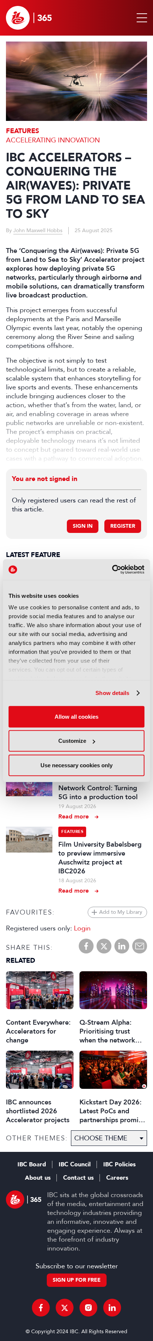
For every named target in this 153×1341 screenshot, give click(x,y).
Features (22, 131)
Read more (73, 816)
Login (82, 928)
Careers (117, 1178)
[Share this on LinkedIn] (121, 946)
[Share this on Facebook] (86, 946)
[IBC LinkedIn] (112, 1308)
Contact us (78, 1178)
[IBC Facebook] (41, 1308)
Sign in (82, 526)
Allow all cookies (76, 716)
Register (122, 526)
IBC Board (31, 1164)
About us (38, 1178)
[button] (140, 17)
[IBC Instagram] (88, 1308)
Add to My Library (120, 912)
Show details (112, 693)
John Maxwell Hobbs (37, 230)
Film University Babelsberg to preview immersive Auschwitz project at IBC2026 (99, 858)
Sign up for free (77, 1280)
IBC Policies (119, 1164)
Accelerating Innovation (53, 140)
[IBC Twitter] (65, 1308)
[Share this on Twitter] (104, 946)
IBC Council (75, 1164)
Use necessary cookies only (76, 765)
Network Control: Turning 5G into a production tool (98, 792)
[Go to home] (29, 18)
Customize (72, 741)
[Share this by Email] (139, 946)
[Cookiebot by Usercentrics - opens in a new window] (111, 569)
